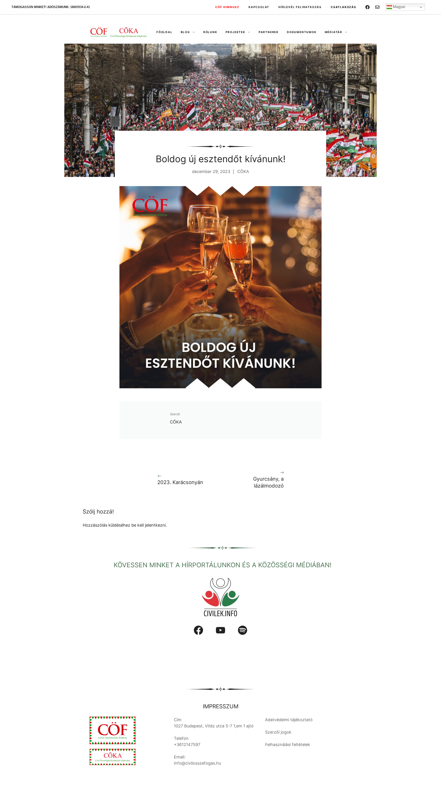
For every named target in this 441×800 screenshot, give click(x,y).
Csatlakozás (343, 7)
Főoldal (164, 32)
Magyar (398, 7)
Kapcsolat (259, 7)
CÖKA (243, 171)
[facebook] (367, 7)
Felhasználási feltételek (287, 744)
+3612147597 (187, 744)
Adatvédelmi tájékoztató (289, 719)
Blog (185, 32)
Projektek (235, 32)
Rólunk (210, 32)
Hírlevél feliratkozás (300, 7)
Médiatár (333, 32)
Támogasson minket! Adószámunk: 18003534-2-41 (50, 7)
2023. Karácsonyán (180, 482)
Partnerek (269, 32)
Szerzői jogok (278, 732)
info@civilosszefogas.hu (197, 763)
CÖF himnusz (227, 7)
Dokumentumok (302, 32)
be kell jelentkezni (148, 525)
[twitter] (377, 7)
